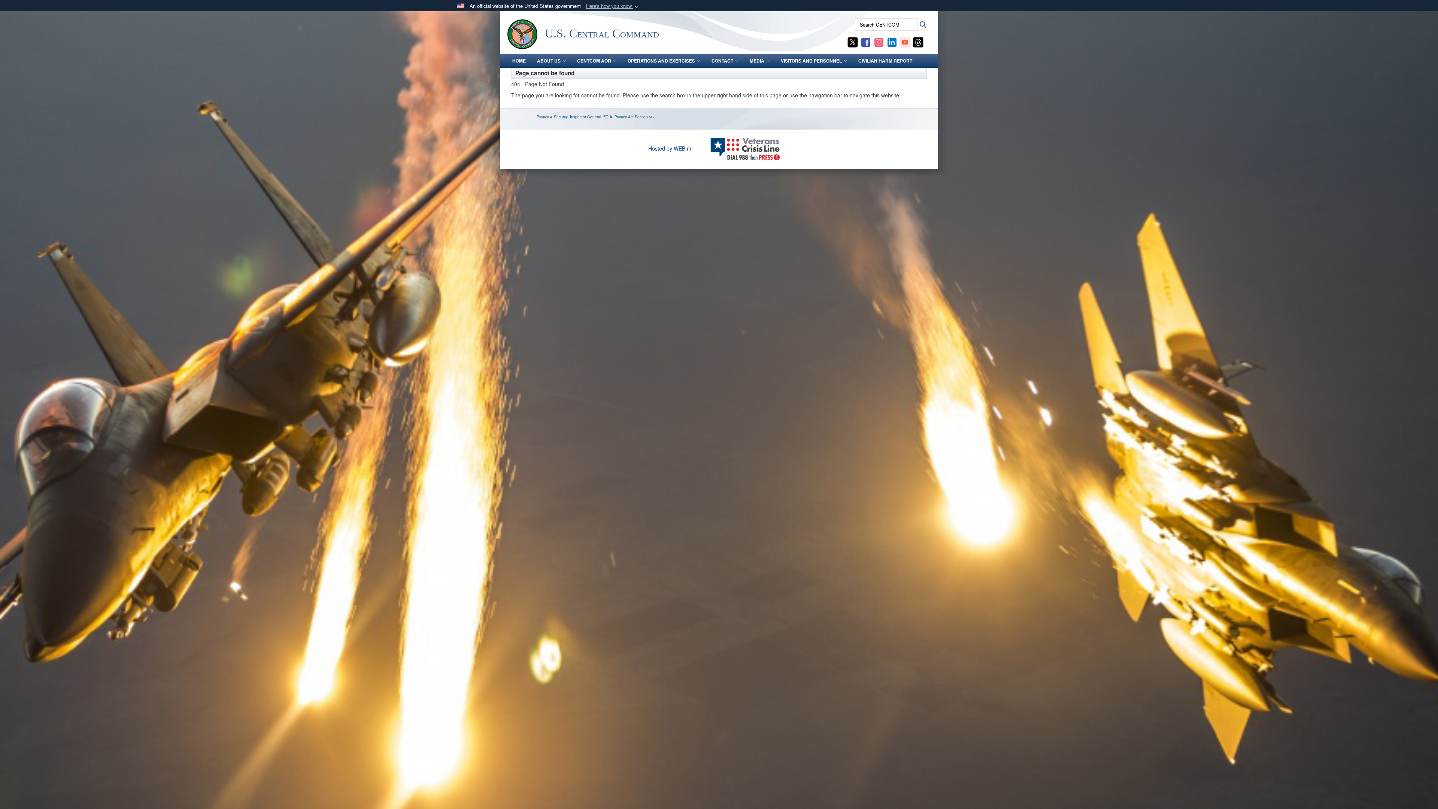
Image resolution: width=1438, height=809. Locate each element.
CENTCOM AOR (594, 60)
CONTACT (722, 60)
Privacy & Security (552, 116)
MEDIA (757, 60)
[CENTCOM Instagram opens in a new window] (879, 41)
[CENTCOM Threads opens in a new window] (918, 41)
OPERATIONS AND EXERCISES (661, 60)
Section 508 (645, 116)
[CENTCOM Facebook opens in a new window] (866, 41)
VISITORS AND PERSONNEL (811, 60)
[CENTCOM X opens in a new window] (853, 41)
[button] (613, 6)
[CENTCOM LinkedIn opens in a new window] (892, 41)
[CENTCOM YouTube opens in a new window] (905, 41)
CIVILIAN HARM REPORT (885, 60)
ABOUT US (549, 60)
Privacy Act (624, 116)
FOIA (607, 116)
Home (519, 60)
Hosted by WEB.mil (671, 148)
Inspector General (585, 116)
